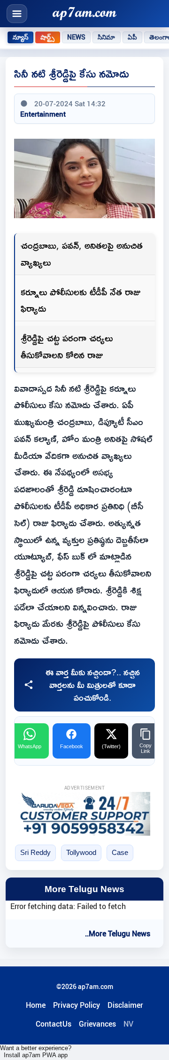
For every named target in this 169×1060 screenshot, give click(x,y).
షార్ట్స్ (47, 37)
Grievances (97, 1024)
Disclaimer (125, 1005)
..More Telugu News (117, 933)
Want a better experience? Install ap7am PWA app (35, 1051)
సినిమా (106, 37)
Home (36, 1005)
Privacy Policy (76, 1005)
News (76, 37)
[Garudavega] (84, 814)
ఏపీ (132, 37)
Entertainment (43, 114)
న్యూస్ (20, 37)
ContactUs (53, 1024)
